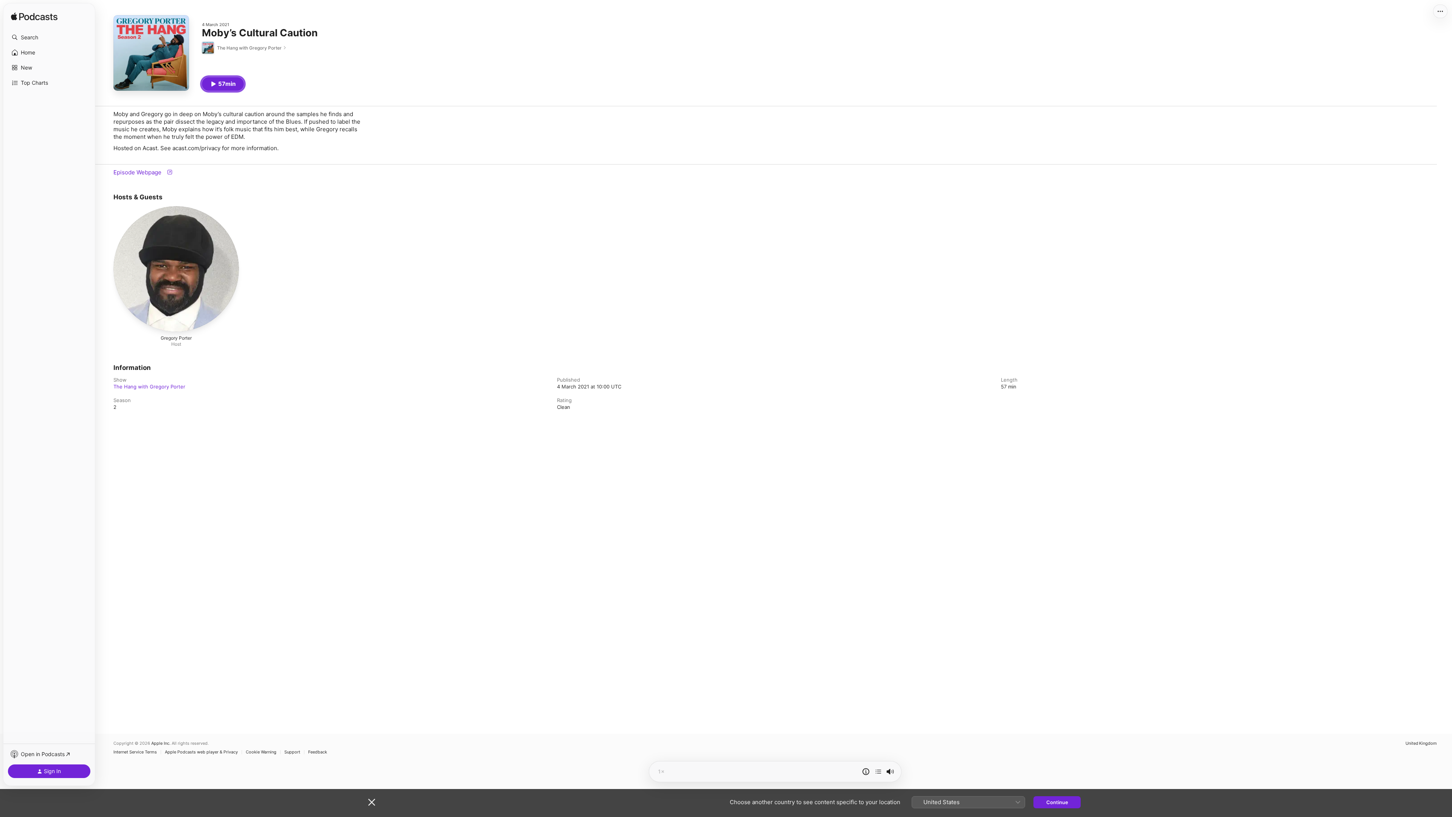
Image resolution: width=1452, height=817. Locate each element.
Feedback (317, 752)
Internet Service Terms (135, 752)
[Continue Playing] (878, 771)
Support (292, 752)
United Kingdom (1421, 743)
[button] (49, 37)
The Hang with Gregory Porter (149, 387)
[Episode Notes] (865, 771)
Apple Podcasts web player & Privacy (201, 752)
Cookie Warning (261, 752)
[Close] (371, 802)
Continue (1057, 802)
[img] (34, 17)
